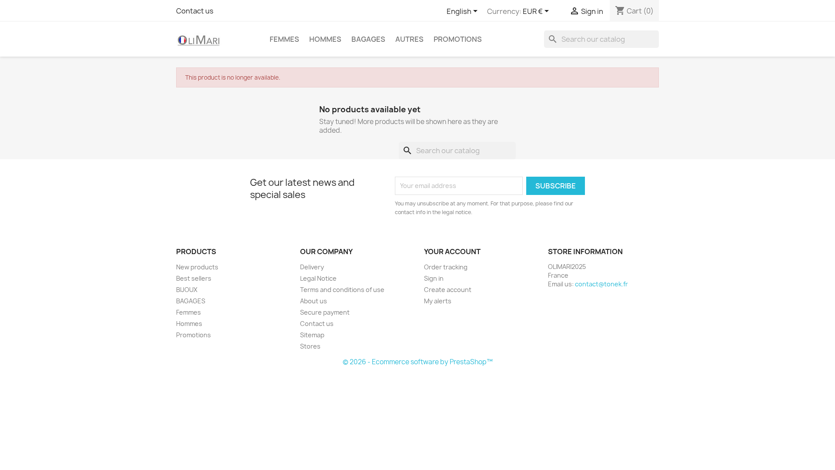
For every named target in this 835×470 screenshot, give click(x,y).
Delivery (312, 267)
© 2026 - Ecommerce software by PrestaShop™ (418, 361)
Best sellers (193, 278)
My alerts (437, 301)
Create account (447, 289)
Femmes (284, 39)
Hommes (325, 39)
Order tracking (446, 267)
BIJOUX (186, 289)
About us (313, 301)
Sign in (434, 278)
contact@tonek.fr (601, 284)
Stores (310, 346)
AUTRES (409, 39)
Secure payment (325, 312)
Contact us (195, 11)
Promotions (458, 39)
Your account (452, 251)
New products (197, 267)
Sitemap (312, 335)
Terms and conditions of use (342, 289)
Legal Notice (318, 278)
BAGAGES (368, 39)
